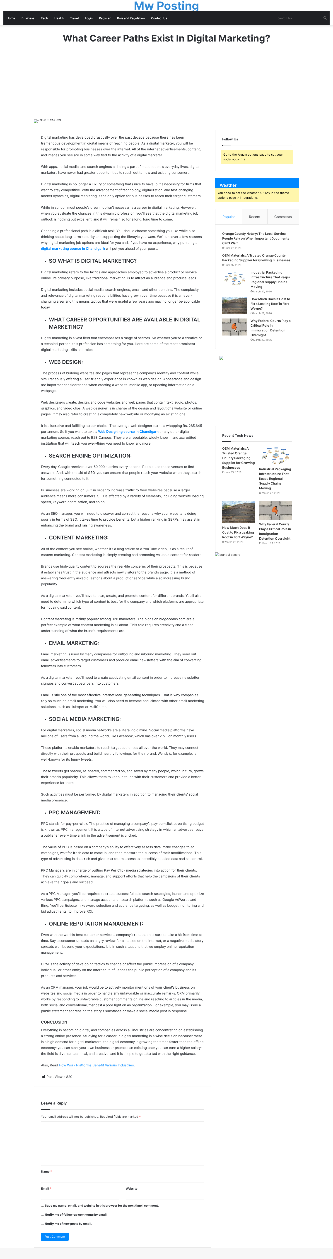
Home (11, 18)
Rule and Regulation (131, 18)
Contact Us (159, 18)
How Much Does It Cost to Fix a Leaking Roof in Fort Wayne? (270, 303)
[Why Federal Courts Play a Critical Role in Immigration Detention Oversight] (234, 327)
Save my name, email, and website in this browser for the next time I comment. (102, 1205)
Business (28, 18)
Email (46, 1188)
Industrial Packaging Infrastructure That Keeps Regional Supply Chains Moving (275, 478)
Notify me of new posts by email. (68, 1223)
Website (132, 1188)
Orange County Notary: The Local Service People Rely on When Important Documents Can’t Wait (255, 238)
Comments (283, 217)
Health (59, 18)
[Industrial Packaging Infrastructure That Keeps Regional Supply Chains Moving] (234, 278)
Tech (44, 18)
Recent (254, 217)
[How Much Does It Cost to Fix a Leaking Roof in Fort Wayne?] (234, 305)
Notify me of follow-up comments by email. (76, 1214)
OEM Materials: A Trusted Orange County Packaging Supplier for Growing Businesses (238, 457)
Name (46, 1171)
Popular (228, 217)
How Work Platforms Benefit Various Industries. (97, 1065)
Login (89, 18)
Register (105, 18)
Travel (74, 18)
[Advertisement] (166, 85)
